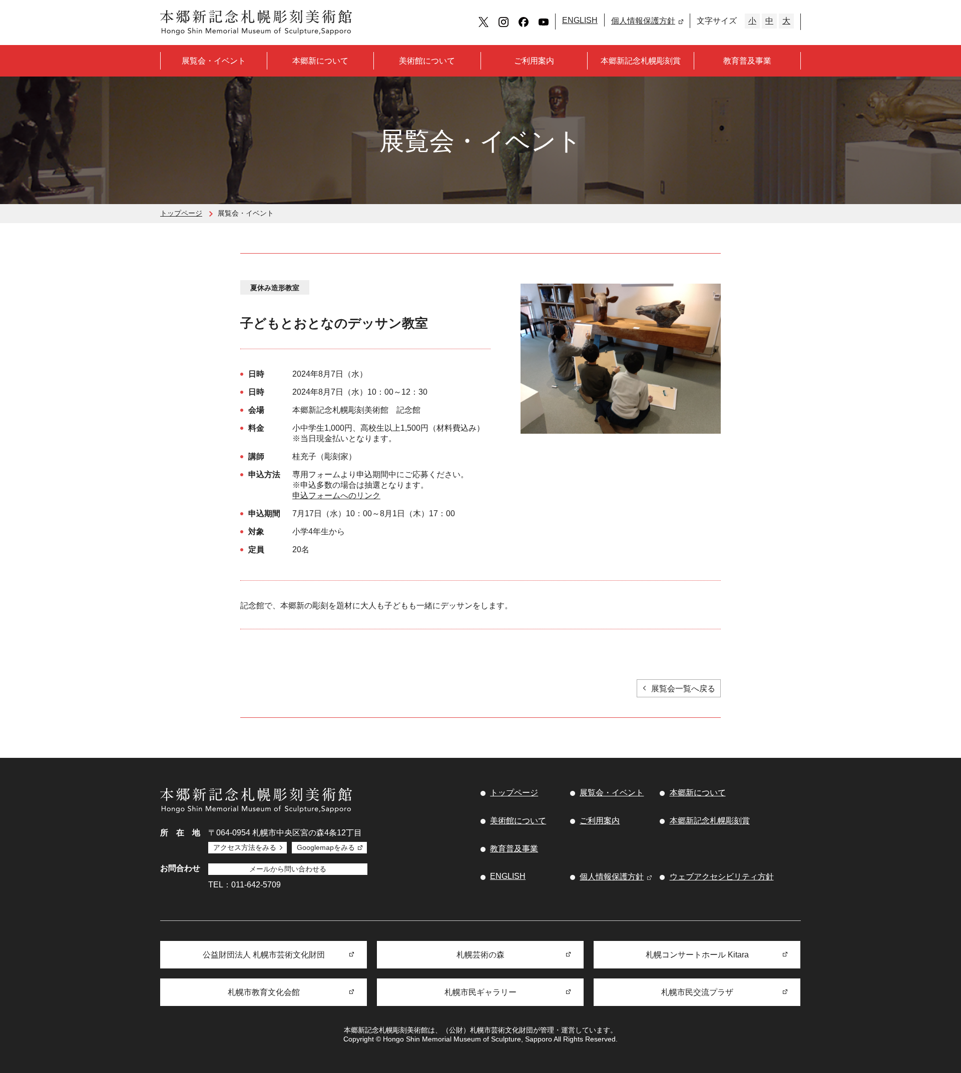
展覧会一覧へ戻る (683, 688)
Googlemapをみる (326, 847)
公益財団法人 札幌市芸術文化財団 (264, 954)
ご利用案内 (534, 61)
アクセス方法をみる (244, 847)
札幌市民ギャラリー (480, 992)
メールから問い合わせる (287, 869)
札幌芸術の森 (480, 954)
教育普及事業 (747, 61)
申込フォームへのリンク (336, 495)
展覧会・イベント (214, 61)
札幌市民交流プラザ (697, 992)
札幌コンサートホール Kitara (697, 954)
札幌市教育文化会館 (264, 992)
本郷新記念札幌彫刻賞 (641, 61)
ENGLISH (580, 20)
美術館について (427, 61)
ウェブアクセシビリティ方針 (722, 876)
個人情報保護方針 (643, 21)
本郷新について (320, 61)
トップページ (181, 213)
